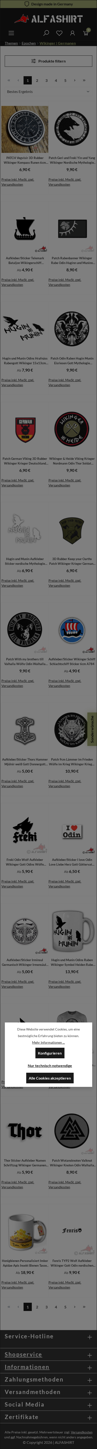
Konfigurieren (50, 1053)
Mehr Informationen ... (48, 1042)
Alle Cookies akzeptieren (50, 1078)
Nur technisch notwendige (50, 1065)
